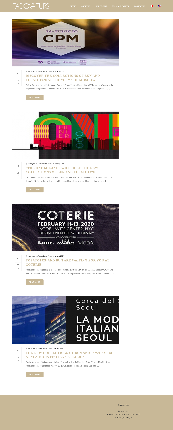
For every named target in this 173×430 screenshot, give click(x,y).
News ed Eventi (42, 71)
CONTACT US (139, 6)
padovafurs (31, 71)
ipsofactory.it (127, 417)
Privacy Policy (123, 411)
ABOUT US (85, 6)
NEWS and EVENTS (120, 6)
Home (73, 6)
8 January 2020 (58, 348)
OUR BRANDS (101, 6)
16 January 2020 (58, 71)
